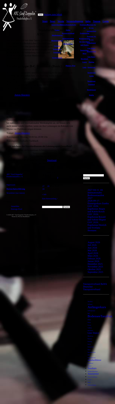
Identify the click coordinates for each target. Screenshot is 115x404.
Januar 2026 (93, 261)
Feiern (89, 322)
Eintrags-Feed (16, 209)
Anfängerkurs (97, 307)
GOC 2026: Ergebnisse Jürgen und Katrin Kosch (96, 209)
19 (48, 186)
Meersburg (90, 336)
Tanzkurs (92, 368)
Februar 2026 (94, 258)
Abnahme (90, 301)
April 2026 (93, 253)
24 (43, 189)
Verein (61, 21)
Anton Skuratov (22, 94)
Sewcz (89, 344)
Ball (89, 313)
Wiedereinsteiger (92, 385)
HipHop (91, 62)
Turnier (90, 379)
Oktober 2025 (94, 269)
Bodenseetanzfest (68, 38)
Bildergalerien (68, 44)
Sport (89, 349)
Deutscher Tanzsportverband (91, 288)
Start (45, 21)
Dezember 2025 (95, 264)
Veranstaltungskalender (68, 25)
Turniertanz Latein (91, 74)
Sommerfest (91, 347)
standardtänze (94, 360)
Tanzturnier (93, 373)
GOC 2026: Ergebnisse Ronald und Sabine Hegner (97, 217)
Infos (88, 21)
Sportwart (52, 160)
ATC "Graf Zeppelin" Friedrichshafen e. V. (15, 175)
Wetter (89, 382)
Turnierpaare (91, 90)
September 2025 (95, 272)
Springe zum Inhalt (53, 14)
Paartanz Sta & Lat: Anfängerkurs (91, 28)
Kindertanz (91, 67)
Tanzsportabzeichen (93, 371)
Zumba (91, 95)
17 (43, 186)
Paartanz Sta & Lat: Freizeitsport (91, 40)
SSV (89, 355)
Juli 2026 (92, 245)
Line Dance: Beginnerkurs (91, 49)
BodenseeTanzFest (100, 316)
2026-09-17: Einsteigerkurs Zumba (98, 202)
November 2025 (95, 266)
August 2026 (94, 242)
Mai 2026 (92, 250)
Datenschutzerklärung (16, 189)
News (52, 21)
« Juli (44, 194)
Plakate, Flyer (70, 66)
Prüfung (90, 341)
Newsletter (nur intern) (16, 193)
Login (106, 21)
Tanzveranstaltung (92, 377)
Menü (40, 15)
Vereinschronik (57, 58)
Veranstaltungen (74, 21)
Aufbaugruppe (91, 310)
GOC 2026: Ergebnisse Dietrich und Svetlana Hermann (97, 226)
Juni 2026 (92, 247)
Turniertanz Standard (91, 82)
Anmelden (15, 206)
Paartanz (90, 338)
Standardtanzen (92, 357)
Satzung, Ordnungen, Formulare (57, 49)
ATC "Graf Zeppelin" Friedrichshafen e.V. (23, 215)
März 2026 (93, 255)
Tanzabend (90, 363)
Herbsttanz (90, 330)
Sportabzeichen (92, 352)
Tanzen (96, 21)
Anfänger (90, 304)
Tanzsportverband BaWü (95, 284)
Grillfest (90, 328)
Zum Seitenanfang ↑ (50, 199)
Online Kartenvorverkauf (68, 31)
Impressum (11, 185)
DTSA (89, 319)
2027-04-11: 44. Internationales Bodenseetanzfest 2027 (96, 194)
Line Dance (91, 57)
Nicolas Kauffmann (24, 216)
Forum (89, 325)
